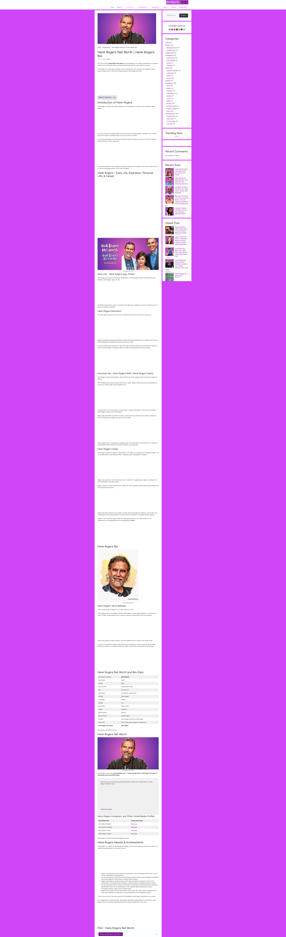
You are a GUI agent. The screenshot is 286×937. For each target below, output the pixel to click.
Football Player (171, 50)
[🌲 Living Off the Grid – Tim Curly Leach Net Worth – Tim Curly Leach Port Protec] (169, 199)
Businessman (171, 58)
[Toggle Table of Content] (113, 97)
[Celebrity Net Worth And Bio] (177, 2)
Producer (169, 65)
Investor (169, 63)
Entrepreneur (129, 7)
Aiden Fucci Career (106, 809)
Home (112, 7)
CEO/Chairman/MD (172, 70)
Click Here (135, 445)
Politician (168, 80)
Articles (174, 7)
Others (165, 7)
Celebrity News (183, 7)
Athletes (119, 7)
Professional (155, 7)
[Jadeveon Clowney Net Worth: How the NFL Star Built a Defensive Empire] (169, 211)
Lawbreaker (170, 73)
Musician (169, 103)
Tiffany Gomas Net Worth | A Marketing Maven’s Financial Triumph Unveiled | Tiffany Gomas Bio (181, 240)
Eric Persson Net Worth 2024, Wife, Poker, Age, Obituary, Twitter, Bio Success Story (181, 252)
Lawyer (169, 98)
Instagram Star (171, 116)
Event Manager (171, 60)
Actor (168, 85)
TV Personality (171, 121)
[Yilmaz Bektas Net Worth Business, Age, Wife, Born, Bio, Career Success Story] (169, 181)
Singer (168, 111)
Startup (169, 78)
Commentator (171, 93)
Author (169, 88)
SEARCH (183, 15)
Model (168, 101)
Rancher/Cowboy (172, 106)
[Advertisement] (128, 84)
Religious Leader (172, 108)
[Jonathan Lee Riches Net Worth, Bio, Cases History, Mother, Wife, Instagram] (169, 190)
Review (169, 75)
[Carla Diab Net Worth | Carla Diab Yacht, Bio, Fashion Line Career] (169, 172)
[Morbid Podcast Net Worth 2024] (169, 277)
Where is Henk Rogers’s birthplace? (110, 934)
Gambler (169, 96)
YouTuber (169, 124)
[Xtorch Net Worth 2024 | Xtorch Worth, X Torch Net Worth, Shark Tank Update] (169, 230)
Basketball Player (172, 47)
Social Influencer (142, 7)
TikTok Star (170, 118)
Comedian (170, 91)
